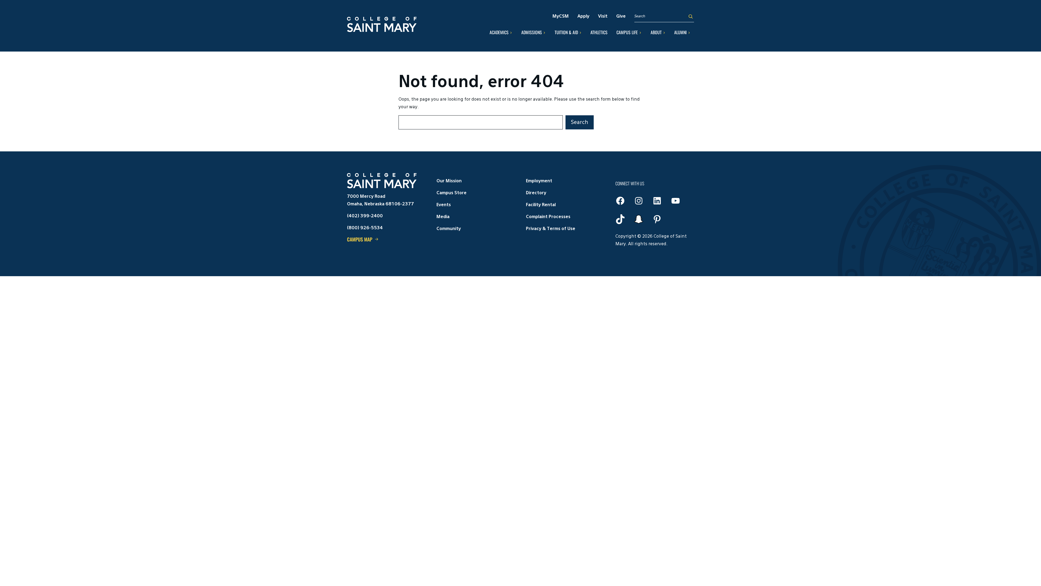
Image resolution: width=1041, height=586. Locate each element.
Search (579, 122)
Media (442, 217)
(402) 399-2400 (365, 216)
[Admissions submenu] (544, 32)
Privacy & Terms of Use (550, 229)
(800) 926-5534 (365, 228)
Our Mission (449, 181)
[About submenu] (664, 32)
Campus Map (359, 239)
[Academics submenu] (511, 32)
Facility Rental (541, 205)
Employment (539, 181)
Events (443, 205)
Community (448, 229)
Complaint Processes (548, 217)
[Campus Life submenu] (640, 32)
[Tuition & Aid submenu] (580, 32)
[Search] (690, 16)
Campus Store (451, 193)
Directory (536, 193)
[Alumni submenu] (689, 32)
